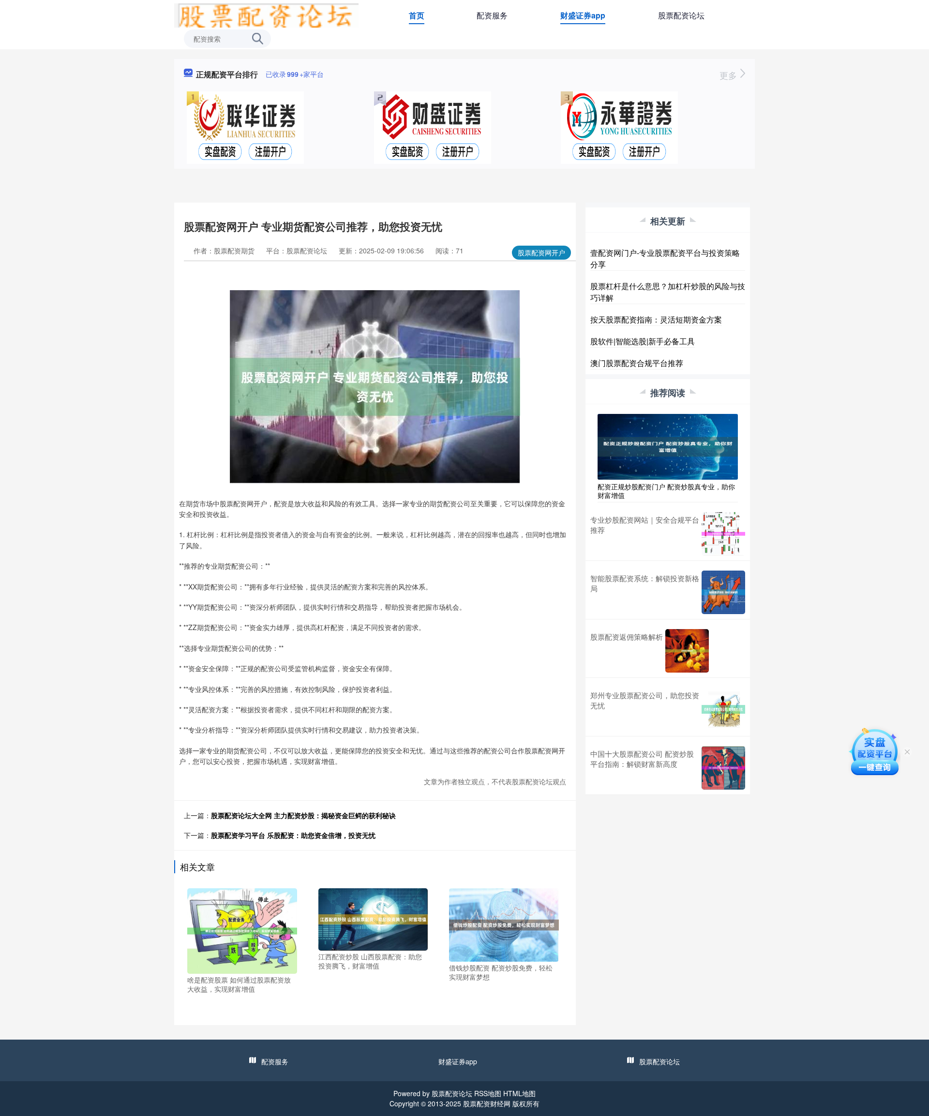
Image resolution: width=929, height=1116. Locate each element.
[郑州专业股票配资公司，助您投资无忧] (723, 709)
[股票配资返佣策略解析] (687, 651)
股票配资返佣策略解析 (626, 636)
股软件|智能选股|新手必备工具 (642, 341)
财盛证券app (582, 15)
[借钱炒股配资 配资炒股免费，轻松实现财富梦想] (504, 924)
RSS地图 (487, 1093)
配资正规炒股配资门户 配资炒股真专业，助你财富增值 (666, 491)
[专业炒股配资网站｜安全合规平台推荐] (723, 534)
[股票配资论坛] (266, 14)
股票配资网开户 (541, 252)
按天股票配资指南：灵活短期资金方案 (656, 319)
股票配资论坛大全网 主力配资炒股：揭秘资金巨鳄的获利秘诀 (303, 815)
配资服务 (492, 15)
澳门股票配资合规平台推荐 (636, 362)
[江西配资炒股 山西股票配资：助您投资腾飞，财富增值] (373, 918)
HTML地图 (519, 1093)
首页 (416, 15)
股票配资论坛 (681, 15)
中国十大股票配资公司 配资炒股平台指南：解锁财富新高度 (642, 759)
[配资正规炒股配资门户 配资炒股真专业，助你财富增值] (668, 446)
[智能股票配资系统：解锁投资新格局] (723, 592)
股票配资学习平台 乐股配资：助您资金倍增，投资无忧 (293, 835)
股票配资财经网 (486, 1103)
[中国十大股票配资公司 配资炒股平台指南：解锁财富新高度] (723, 768)
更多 (729, 75)
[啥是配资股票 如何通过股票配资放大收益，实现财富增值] (242, 930)
